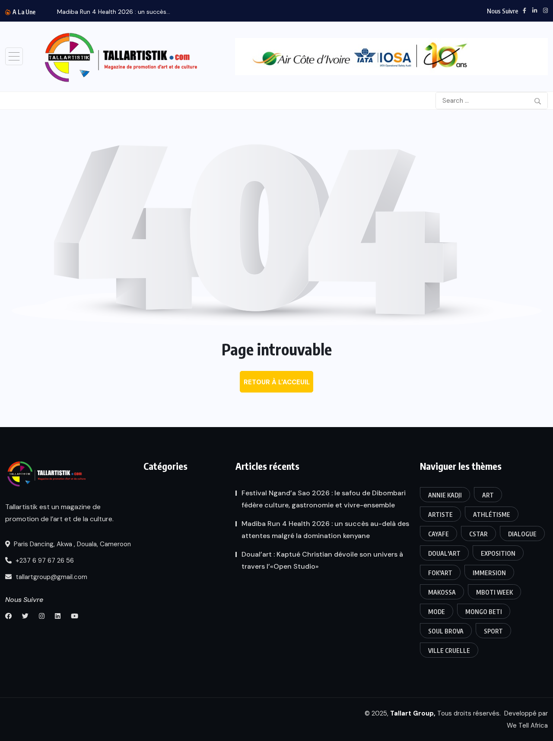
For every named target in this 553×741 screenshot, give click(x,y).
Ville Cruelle (449, 650)
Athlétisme (491, 514)
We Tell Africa (527, 725)
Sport (493, 631)
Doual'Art (444, 553)
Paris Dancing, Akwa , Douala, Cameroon (71, 544)
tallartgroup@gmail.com (50, 577)
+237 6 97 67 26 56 (44, 560)
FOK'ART (440, 572)
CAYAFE (438, 534)
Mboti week (494, 592)
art (488, 495)
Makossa (442, 592)
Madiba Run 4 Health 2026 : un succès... (113, 12)
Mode (436, 611)
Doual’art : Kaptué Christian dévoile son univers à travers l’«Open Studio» (322, 560)
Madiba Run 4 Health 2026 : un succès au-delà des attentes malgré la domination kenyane (325, 529)
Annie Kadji (445, 495)
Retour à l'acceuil (277, 382)
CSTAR (478, 534)
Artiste (440, 514)
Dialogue (522, 534)
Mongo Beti (483, 611)
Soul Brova (446, 631)
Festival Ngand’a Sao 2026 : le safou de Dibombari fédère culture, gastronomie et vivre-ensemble (324, 499)
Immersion (489, 572)
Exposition (498, 553)
